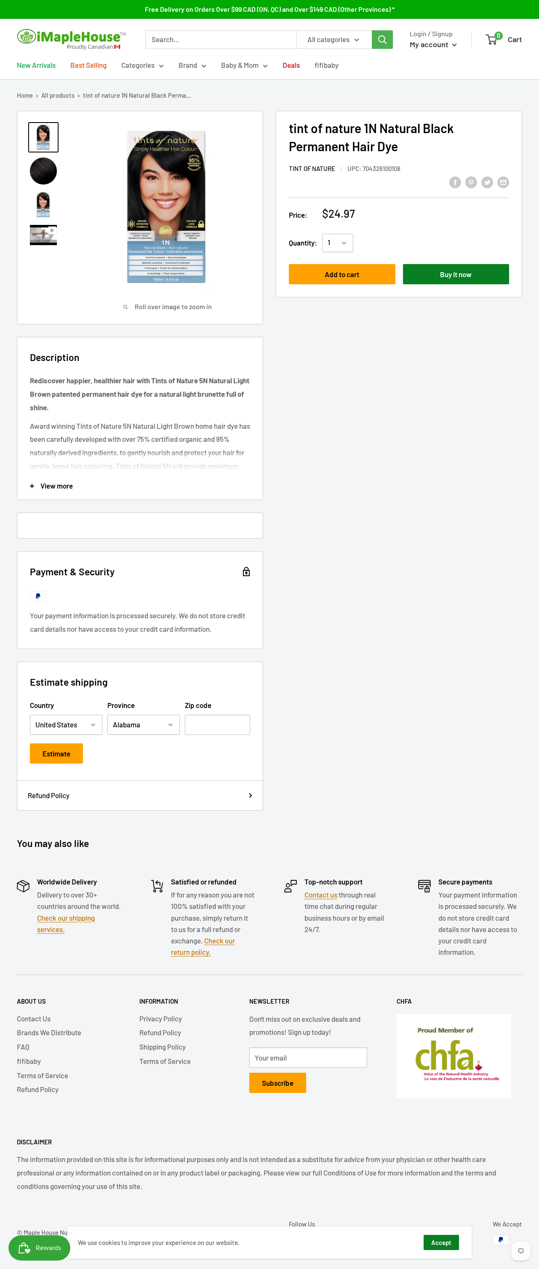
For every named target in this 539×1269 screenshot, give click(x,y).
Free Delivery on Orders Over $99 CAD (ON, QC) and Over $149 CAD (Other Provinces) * (270, 9)
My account (430, 44)
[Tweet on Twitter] (487, 181)
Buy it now (456, 274)
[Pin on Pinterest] (471, 181)
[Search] (382, 39)
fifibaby (327, 65)
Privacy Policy (160, 1018)
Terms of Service (42, 1075)
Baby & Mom (240, 65)
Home (25, 95)
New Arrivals (36, 65)
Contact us (320, 894)
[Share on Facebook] (455, 181)
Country (42, 705)
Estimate (56, 753)
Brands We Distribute (49, 1032)
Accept (441, 1242)
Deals (291, 65)
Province (121, 705)
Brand (188, 65)
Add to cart (342, 274)
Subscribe (278, 1083)
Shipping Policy (162, 1046)
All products (58, 95)
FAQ (23, 1046)
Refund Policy (48, 795)
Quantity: (303, 242)
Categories (138, 65)
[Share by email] (503, 181)
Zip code (198, 705)
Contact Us (34, 1018)
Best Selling (88, 65)
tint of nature (312, 168)
